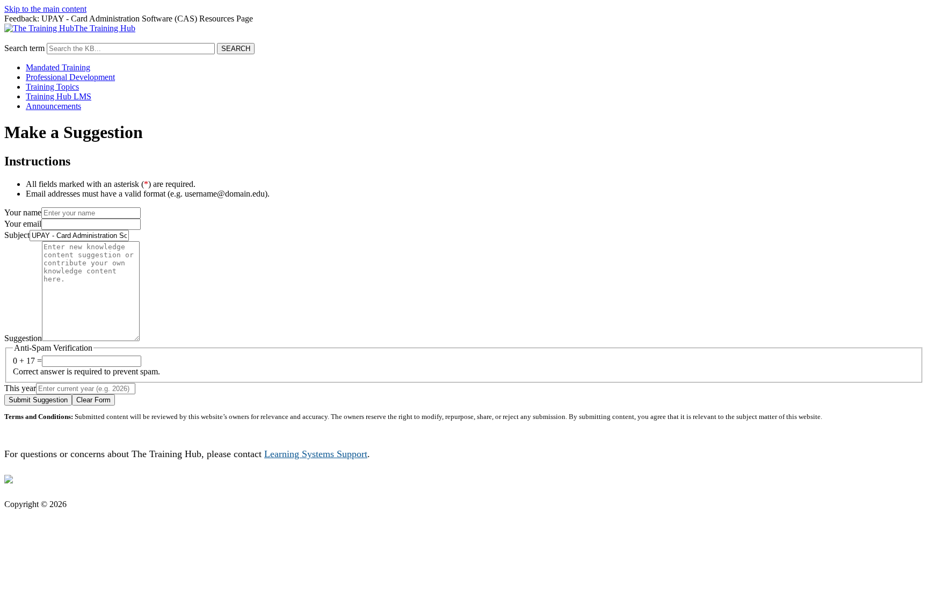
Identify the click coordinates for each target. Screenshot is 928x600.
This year (20, 388)
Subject (17, 235)
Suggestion (23, 338)
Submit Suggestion (38, 400)
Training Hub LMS (58, 96)
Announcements (53, 106)
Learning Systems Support (315, 454)
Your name (22, 212)
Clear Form (93, 400)
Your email (22, 223)
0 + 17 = (27, 360)
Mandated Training (58, 67)
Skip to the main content (45, 8)
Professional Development (70, 77)
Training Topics (52, 86)
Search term (24, 48)
